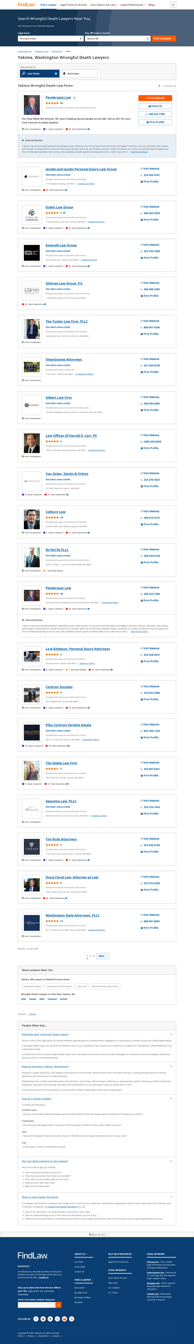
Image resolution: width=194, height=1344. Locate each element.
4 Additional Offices (96, 222)
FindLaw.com (153, 1262)
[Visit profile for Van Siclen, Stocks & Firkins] (32, 481)
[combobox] (51, 39)
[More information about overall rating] (64, 213)
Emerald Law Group (61, 245)
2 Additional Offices (109, 602)
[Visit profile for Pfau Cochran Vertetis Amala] (32, 732)
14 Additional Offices (84, 374)
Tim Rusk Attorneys (61, 839)
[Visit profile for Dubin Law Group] (32, 215)
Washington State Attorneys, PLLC (73, 915)
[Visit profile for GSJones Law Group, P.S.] (32, 291)
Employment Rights (32, 986)
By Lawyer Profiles (82, 1297)
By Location (80, 1287)
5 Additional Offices (86, 183)
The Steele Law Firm (61, 763)
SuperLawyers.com (155, 1272)
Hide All (32, 1014)
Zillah (41, 999)
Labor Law (81, 986)
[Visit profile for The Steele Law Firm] (32, 770)
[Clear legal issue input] (81, 39)
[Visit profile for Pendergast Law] (32, 105)
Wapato (32, 999)
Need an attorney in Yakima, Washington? (45, 1066)
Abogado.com (153, 1283)
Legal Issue (24, 33)
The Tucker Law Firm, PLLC (67, 321)
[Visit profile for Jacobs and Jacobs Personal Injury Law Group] (32, 176)
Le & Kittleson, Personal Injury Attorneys (78, 649)
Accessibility (80, 1266)
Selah (23, 999)
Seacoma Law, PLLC (61, 801)
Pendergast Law (58, 97)
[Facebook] (36, 1318)
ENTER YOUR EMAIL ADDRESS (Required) (36, 1299)
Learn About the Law (117, 1278)
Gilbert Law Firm (59, 397)
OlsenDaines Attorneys (64, 359)
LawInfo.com (153, 1294)
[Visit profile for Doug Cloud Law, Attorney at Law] (32, 885)
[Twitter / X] (50, 1318)
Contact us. (44, 1277)
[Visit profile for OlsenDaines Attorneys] (32, 367)
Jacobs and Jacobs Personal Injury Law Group (81, 169)
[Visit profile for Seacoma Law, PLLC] (32, 808)
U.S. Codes (113, 1292)
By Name (78, 1302)
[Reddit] (64, 1318)
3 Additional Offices (90, 739)
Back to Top (98, 1234)
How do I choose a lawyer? (37, 1098)
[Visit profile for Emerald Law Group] (32, 253)
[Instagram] (57, 1318)
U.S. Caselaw (113, 1287)
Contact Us (79, 1271)
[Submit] (58, 1305)
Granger (63, 999)
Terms (21, 1336)
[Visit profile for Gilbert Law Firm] (32, 405)
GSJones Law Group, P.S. (64, 283)
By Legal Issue (81, 1292)
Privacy (31, 1336)
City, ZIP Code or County (97, 33)
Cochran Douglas (59, 687)
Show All (21, 1014)
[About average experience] (89, 129)
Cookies (56, 1336)
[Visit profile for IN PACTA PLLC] (32, 557)
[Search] (173, 5)
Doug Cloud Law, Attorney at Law (72, 877)
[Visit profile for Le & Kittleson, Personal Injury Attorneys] (32, 656)
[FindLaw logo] (27, 5)
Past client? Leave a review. (58, 174)
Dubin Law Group (59, 207)
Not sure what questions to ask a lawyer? (45, 1161)
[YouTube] (43, 1318)
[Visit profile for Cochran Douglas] (32, 694)
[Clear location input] (148, 39)
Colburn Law (56, 511)
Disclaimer (43, 1336)
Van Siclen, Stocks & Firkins (67, 473)
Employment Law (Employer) (59, 986)
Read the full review (139, 152)
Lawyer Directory (25, 51)
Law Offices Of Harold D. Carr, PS (71, 435)
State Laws (113, 1283)
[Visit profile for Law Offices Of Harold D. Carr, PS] (32, 443)
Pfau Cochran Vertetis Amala (68, 725)
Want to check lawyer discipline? (40, 1197)
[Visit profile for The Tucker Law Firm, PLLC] (32, 329)
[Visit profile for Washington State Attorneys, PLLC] (32, 923)
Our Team (79, 1262)
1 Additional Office (89, 260)
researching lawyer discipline (62, 1206)
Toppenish (52, 999)
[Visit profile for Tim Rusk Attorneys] (32, 847)
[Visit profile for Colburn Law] (32, 519)
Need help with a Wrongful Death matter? (45, 1034)
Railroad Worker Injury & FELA (105, 986)
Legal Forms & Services (118, 1262)
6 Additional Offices (96, 930)
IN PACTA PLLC (57, 550)
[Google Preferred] (71, 1318)
